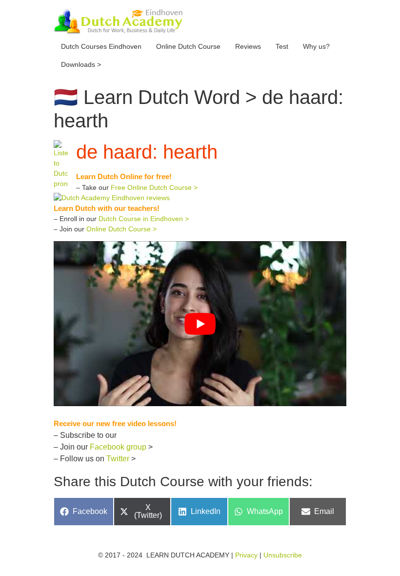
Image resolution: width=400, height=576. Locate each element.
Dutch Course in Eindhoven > (144, 219)
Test (282, 46)
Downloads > (81, 64)
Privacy (246, 555)
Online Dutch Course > (121, 229)
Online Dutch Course (188, 46)
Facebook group (118, 447)
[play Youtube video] (200, 323)
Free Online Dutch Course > (154, 187)
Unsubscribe (282, 555)
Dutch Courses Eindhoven (101, 46)
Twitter (117, 458)
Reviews (248, 46)
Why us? (316, 46)
